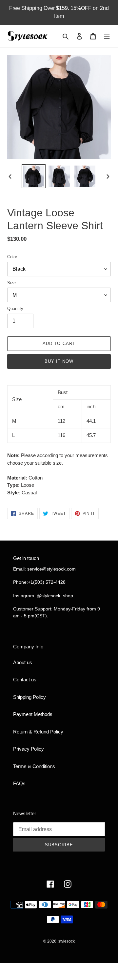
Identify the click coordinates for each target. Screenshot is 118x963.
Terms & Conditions (34, 766)
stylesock (66, 941)
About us (22, 662)
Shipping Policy (29, 697)
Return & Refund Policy (38, 731)
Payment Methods (32, 714)
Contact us (24, 679)
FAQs (19, 783)
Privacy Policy (28, 749)
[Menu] (107, 36)
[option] (33, 176)
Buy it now (59, 361)
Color (12, 256)
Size (11, 282)
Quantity (15, 308)
